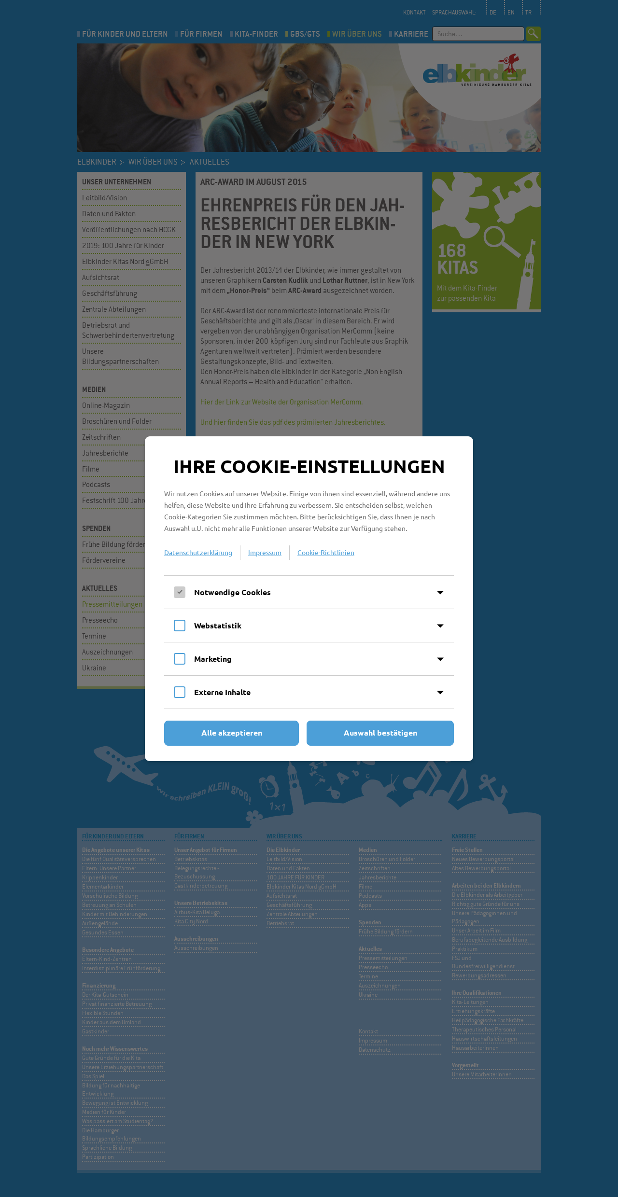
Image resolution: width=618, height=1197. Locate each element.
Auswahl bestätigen (380, 732)
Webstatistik (217, 625)
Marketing (213, 659)
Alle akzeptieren (231, 732)
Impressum (264, 552)
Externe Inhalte (222, 692)
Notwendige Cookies (232, 592)
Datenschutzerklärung (198, 552)
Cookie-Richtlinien (325, 552)
